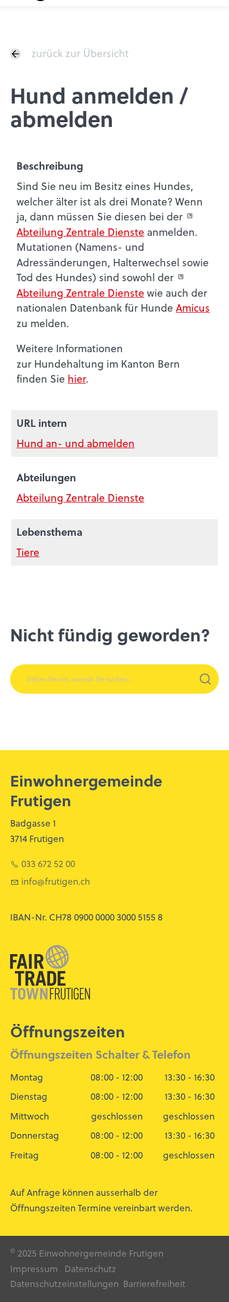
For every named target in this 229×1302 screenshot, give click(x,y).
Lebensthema (50, 532)
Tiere (28, 552)
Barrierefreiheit (154, 1283)
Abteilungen (46, 477)
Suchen (180, 693)
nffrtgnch (56, 881)
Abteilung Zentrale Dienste (80, 232)
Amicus (193, 307)
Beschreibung (50, 165)
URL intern (42, 423)
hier (77, 378)
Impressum (34, 1269)
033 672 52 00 (48, 864)
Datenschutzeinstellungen (64, 1283)
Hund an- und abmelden (76, 443)
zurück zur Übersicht (80, 53)
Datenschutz (90, 1269)
